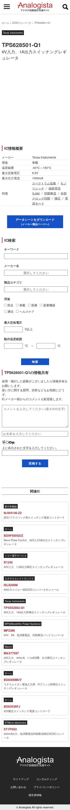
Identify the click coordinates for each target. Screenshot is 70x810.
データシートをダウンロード (35, 221)
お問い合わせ (18, 787)
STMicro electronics (15, 722)
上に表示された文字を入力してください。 (30, 448)
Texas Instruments (13, 32)
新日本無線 (11, 506)
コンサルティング (46, 779)
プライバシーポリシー (47, 787)
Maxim (8, 646)
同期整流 (50, 193)
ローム (8, 529)
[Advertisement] (35, 105)
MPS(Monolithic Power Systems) (23, 624)
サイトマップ (21, 779)
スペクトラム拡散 (44, 183)
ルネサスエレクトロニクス (19, 578)
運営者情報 (35, 795)
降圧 (57, 198)
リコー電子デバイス (16, 555)
